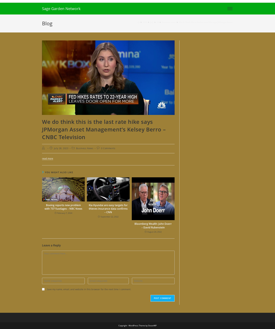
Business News (84, 148)
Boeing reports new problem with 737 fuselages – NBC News (63, 206)
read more (47, 158)
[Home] (139, 22)
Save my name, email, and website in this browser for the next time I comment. (89, 289)
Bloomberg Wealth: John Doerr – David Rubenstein (153, 225)
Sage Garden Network (61, 8)
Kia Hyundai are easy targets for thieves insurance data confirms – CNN (108, 208)
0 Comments (108, 148)
